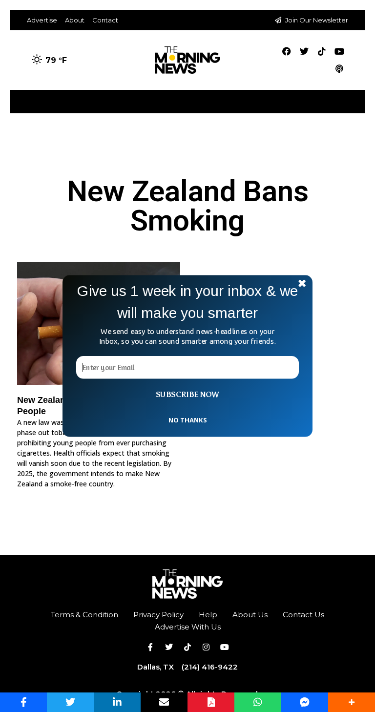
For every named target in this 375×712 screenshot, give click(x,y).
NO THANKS (187, 419)
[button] (187, 302)
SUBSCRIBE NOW (187, 394)
